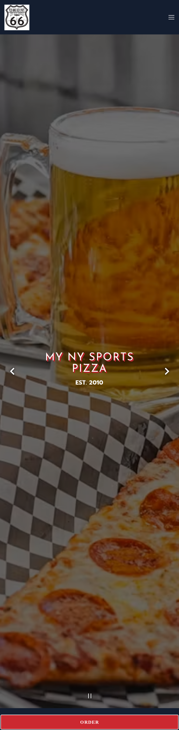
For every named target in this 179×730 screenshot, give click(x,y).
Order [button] (89, 722)
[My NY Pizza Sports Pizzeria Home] (38, 17)
